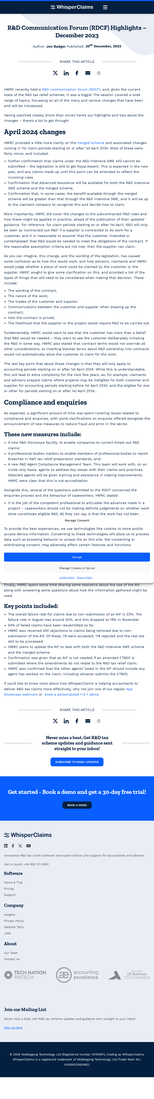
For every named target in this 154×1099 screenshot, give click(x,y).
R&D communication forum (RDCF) (71, 89)
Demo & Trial (13, 882)
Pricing (9, 888)
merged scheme (90, 143)
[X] (55, 74)
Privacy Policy (85, 577)
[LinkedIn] (66, 74)
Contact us (12, 959)
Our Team (11, 953)
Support (10, 895)
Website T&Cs (14, 927)
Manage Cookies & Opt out (77, 568)
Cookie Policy (67, 577)
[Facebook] (77, 74)
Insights (9, 914)
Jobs (7, 933)
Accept (77, 557)
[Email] (87, 74)
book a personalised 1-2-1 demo (72, 694)
